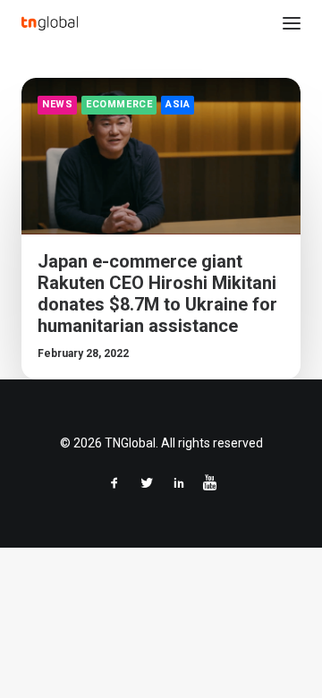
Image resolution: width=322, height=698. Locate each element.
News (57, 104)
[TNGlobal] (49, 23)
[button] (291, 23)
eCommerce (119, 104)
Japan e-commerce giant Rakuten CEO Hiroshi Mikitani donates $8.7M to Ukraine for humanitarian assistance (157, 293)
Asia (177, 104)
